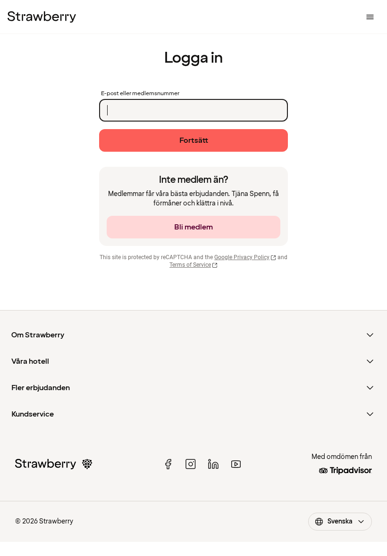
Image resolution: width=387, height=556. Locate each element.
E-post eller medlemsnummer (140, 93)
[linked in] (213, 464)
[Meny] (370, 17)
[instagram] (190, 464)
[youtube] (236, 464)
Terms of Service (190, 265)
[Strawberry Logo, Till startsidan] (42, 17)
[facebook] (168, 464)
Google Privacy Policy (241, 257)
